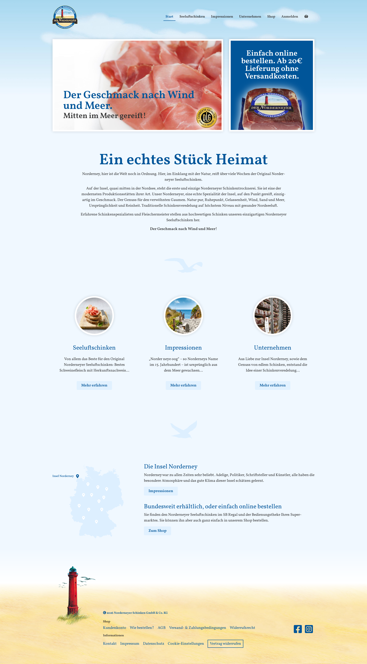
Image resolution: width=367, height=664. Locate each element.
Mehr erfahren (94, 385)
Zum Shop (157, 531)
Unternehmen (250, 16)
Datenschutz (153, 643)
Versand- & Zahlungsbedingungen (197, 628)
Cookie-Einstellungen (186, 643)
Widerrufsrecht (242, 628)
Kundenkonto (114, 628)
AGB (162, 628)
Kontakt (110, 643)
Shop (271, 16)
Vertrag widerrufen (225, 643)
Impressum (129, 643)
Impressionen (222, 16)
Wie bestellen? (142, 628)
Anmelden (289, 16)
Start (169, 16)
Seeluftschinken (192, 16)
